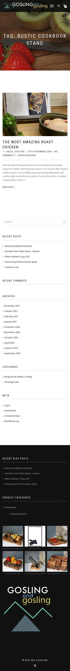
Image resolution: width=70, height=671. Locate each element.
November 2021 (12, 305)
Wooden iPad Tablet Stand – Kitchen (22, 251)
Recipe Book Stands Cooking (18, 376)
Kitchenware (10, 507)
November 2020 (12, 332)
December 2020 (12, 327)
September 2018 (12, 353)
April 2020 (9, 342)
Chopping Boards (18, 513)
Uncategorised (27, 155)
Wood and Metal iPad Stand (18, 246)
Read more (8, 187)
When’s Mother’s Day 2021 (17, 256)
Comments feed (12, 415)
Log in (7, 405)
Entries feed (10, 410)
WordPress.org (11, 421)
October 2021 (11, 311)
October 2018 (11, 348)
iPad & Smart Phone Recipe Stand (21, 261)
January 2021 (10, 321)
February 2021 (11, 316)
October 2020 (11, 337)
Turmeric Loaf (11, 267)
